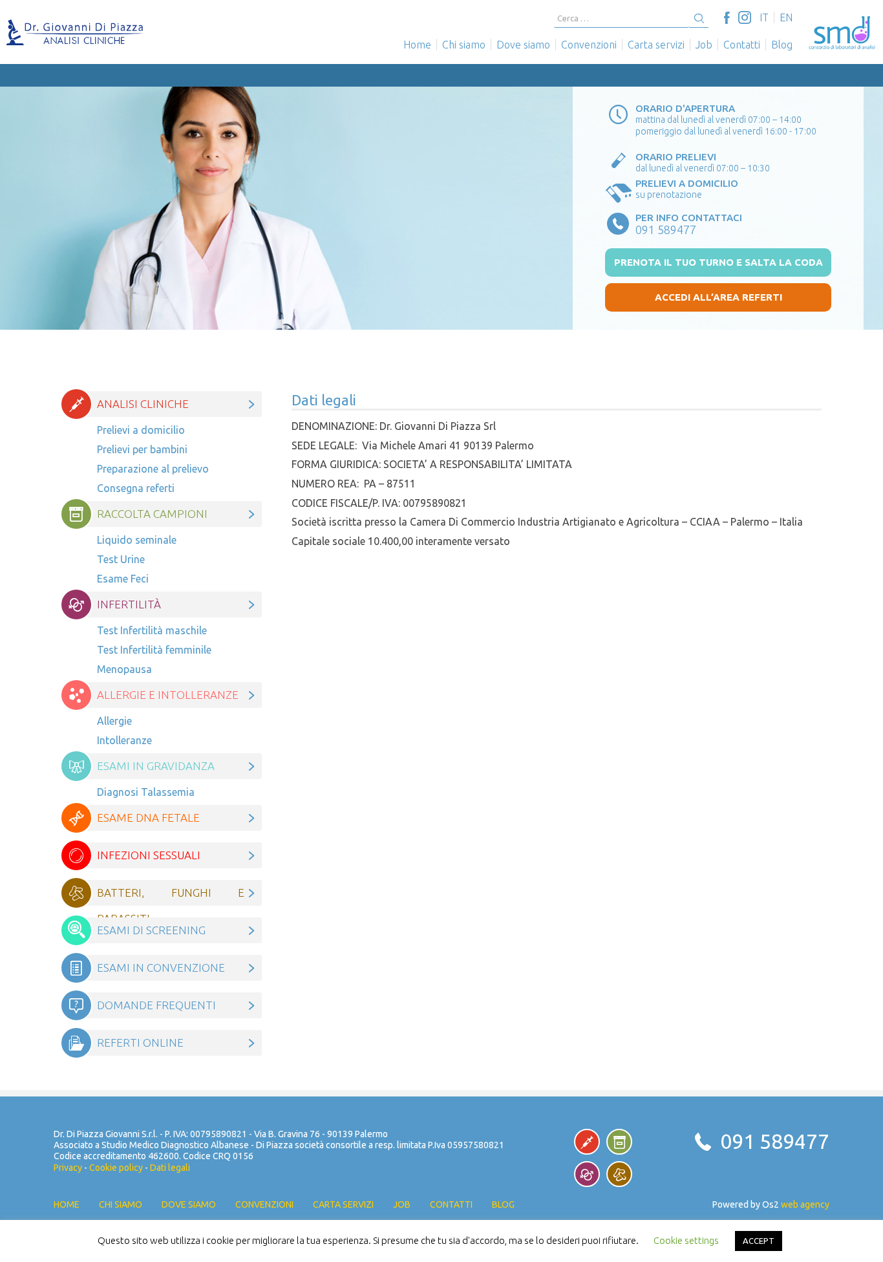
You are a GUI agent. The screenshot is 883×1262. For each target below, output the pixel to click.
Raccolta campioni (152, 514)
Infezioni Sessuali (148, 855)
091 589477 (774, 1141)
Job (704, 44)
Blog (782, 44)
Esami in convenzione (161, 967)
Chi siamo (463, 44)
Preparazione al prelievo (153, 469)
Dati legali (170, 1167)
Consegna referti (136, 488)
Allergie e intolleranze (168, 695)
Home (417, 44)
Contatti (741, 44)
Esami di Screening (151, 930)
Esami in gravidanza (156, 766)
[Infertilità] (587, 1174)
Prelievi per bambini (142, 449)
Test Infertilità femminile (154, 650)
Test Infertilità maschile (152, 630)
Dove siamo (523, 44)
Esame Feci (123, 578)
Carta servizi (656, 44)
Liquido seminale (136, 540)
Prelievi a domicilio (141, 430)
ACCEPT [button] (758, 1240)
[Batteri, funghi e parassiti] (619, 1174)
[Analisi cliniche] (587, 1142)
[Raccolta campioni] (619, 1142)
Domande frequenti (156, 1005)
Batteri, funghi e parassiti (170, 896)
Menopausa (125, 669)
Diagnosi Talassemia (146, 792)
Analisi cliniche (143, 404)
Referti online (140, 1042)
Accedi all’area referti (718, 297)
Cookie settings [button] (686, 1240)
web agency (805, 1204)
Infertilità (129, 604)
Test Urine (121, 559)
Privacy (68, 1167)
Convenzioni (589, 44)
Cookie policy (116, 1167)
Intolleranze (124, 740)
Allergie (114, 721)
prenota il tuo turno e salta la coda (718, 262)
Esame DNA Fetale (148, 817)
